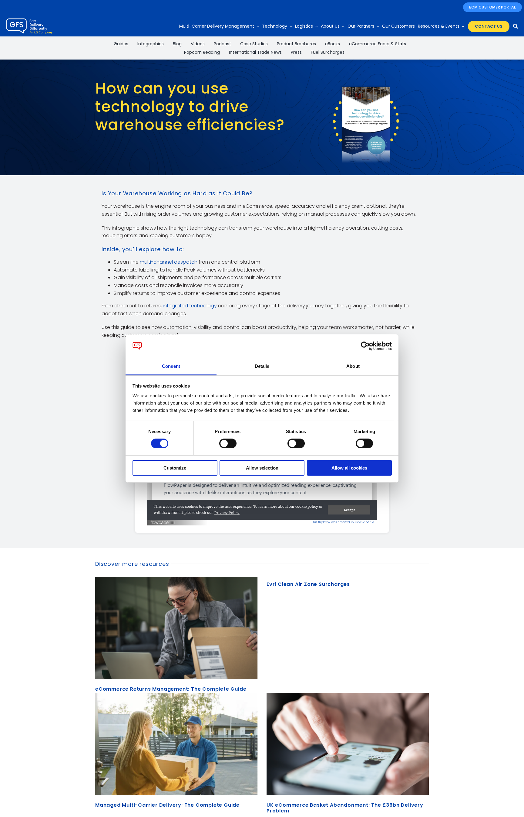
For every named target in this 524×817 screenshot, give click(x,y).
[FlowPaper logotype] (163, 520)
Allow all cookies (349, 467)
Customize (174, 467)
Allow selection (262, 467)
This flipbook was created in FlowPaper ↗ (342, 522)
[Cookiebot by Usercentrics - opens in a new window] (365, 345)
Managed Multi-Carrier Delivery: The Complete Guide (167, 805)
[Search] (515, 26)
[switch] (228, 443)
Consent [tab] (171, 366)
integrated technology (190, 305)
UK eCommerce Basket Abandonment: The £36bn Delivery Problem (345, 808)
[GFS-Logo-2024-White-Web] (29, 19)
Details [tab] (262, 366)
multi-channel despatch (168, 261)
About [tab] (353, 366)
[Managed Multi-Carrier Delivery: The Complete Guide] (176, 744)
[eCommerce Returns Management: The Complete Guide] (176, 628)
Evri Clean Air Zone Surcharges (308, 584)
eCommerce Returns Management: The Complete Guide (170, 688)
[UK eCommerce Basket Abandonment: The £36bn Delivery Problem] (348, 744)
